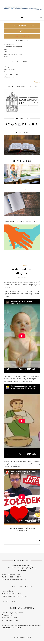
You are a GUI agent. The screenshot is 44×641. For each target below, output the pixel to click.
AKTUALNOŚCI (22, 266)
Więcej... (37, 82)
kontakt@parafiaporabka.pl (16, 579)
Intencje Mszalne (22, 31)
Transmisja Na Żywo (22, 36)
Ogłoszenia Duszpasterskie (22, 25)
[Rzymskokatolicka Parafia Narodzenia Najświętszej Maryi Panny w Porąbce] (22, 8)
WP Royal (28, 637)
